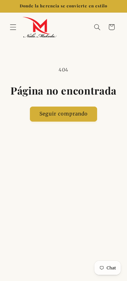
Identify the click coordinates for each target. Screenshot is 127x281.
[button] (13, 27)
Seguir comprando (63, 114)
